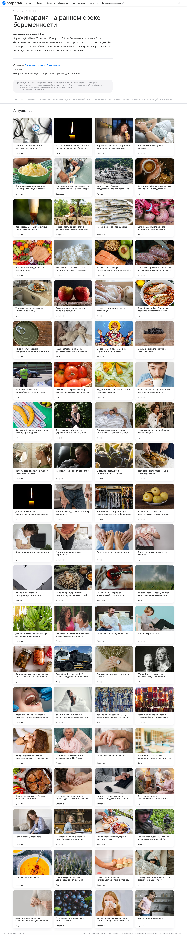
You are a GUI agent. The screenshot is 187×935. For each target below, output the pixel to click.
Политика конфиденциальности (170, 933)
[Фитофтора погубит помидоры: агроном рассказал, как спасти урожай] (73, 381)
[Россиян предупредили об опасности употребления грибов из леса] (73, 584)
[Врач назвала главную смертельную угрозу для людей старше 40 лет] (114, 259)
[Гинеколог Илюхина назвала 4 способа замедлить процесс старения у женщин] (73, 828)
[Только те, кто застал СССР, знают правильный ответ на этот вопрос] (114, 706)
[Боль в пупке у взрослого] (154, 909)
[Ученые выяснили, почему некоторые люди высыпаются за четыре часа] (73, 706)
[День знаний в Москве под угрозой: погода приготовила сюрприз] (73, 421)
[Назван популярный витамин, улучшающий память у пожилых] (73, 218)
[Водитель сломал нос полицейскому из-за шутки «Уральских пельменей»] (32, 381)
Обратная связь (127, 933)
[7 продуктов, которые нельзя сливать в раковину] (32, 299)
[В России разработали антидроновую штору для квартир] (32, 584)
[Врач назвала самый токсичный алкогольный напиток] (32, 218)
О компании (12, 933)
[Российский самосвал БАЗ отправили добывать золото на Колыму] (73, 665)
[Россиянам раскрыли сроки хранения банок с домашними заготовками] (154, 706)
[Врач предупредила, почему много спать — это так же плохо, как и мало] (114, 421)
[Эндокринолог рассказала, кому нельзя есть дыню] (114, 381)
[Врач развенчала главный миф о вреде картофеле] (154, 462)
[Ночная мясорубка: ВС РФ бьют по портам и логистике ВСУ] (154, 828)
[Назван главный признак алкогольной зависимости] (114, 584)
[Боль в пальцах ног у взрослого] (114, 543)
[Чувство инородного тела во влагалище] (114, 299)
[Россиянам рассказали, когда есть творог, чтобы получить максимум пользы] (73, 259)
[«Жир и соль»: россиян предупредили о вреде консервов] (32, 340)
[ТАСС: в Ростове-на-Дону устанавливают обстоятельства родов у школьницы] (73, 340)
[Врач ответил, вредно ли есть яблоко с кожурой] (73, 299)
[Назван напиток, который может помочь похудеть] (154, 421)
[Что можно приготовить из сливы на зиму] (73, 909)
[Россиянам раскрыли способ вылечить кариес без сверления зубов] (32, 706)
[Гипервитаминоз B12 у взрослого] (73, 462)
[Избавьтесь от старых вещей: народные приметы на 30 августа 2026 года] (114, 503)
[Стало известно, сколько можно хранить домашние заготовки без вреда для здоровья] (32, 665)
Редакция (86, 933)
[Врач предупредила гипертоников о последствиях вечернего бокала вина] (154, 787)
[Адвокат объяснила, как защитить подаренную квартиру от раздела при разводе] (32, 909)
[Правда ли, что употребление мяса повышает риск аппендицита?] (32, 787)
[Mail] (4, 3)
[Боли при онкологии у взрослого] (32, 543)
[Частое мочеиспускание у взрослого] (73, 543)
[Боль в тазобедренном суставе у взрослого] (73, 503)
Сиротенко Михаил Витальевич (42, 65)
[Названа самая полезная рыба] (114, 218)
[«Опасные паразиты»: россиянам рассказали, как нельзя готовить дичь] (154, 259)
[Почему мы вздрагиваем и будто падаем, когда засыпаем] (154, 869)
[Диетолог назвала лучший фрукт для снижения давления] (32, 625)
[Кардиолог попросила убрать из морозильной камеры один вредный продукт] (114, 137)
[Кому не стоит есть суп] (32, 869)
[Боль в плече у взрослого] (32, 828)
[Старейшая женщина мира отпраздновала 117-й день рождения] (73, 747)
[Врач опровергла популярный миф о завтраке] (114, 828)
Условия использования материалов (105, 933)
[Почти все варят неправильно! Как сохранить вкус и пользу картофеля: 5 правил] (32, 177)
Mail (4, 933)
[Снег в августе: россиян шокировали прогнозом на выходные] (73, 869)
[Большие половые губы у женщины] (154, 137)
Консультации (19, 11)
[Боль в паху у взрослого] (154, 625)
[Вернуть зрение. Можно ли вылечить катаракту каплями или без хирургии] (32, 747)
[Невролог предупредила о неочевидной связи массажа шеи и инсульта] (73, 787)
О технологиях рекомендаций (146, 933)
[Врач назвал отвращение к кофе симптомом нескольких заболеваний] (154, 381)
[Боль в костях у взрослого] (114, 747)
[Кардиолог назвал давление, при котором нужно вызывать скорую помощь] (73, 177)
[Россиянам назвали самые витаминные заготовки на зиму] (154, 503)
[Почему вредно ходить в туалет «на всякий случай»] (32, 462)
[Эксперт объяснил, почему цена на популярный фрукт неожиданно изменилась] (32, 421)
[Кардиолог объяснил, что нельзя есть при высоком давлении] (154, 177)
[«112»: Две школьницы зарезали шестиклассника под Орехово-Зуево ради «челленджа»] (73, 137)
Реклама (21, 933)
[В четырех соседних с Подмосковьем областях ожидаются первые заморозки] (114, 462)
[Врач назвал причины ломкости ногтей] (114, 665)
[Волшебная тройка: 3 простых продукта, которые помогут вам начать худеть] (154, 299)
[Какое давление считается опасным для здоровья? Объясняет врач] (32, 137)
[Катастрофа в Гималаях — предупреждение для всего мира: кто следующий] (114, 177)
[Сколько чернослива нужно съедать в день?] (154, 340)
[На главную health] (14, 3)
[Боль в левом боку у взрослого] (114, 625)
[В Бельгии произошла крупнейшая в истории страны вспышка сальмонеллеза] (114, 869)
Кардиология (33, 11)
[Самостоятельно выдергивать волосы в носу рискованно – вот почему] (114, 909)
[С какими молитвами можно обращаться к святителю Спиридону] (114, 340)
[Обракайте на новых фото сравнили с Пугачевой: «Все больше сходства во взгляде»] (154, 665)
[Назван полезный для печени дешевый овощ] (32, 259)
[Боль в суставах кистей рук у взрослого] (154, 543)
